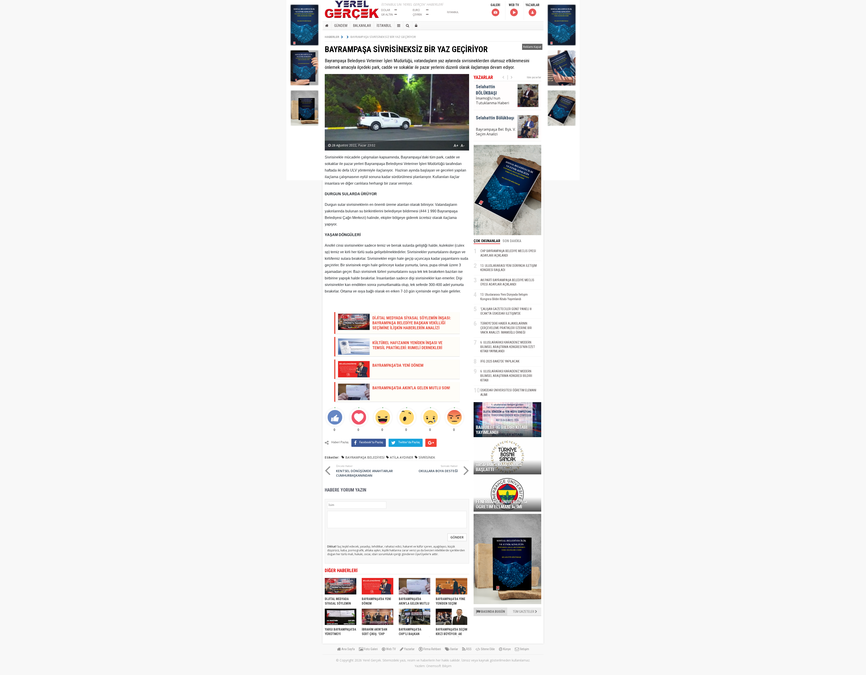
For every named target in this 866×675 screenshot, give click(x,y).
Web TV (390, 649)
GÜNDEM (340, 25)
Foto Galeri (370, 649)
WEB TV (514, 5)
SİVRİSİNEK (427, 457)
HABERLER (332, 37)
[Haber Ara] (407, 26)
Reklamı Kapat (532, 47)
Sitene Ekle (487, 649)
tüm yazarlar (534, 77)
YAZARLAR (532, 5)
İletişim (524, 649)
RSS (468, 649)
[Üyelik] (416, 26)
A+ (456, 145)
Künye (506, 649)
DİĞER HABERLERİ (341, 570)
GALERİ (495, 5)
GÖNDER (457, 537)
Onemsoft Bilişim (438, 666)
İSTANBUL (384, 25)
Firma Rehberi (432, 649)
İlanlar (453, 649)
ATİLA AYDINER (401, 457)
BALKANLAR (362, 25)
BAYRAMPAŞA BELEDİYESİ (365, 457)
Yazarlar (409, 649)
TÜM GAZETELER (524, 611)
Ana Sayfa (348, 649)
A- (463, 145)
